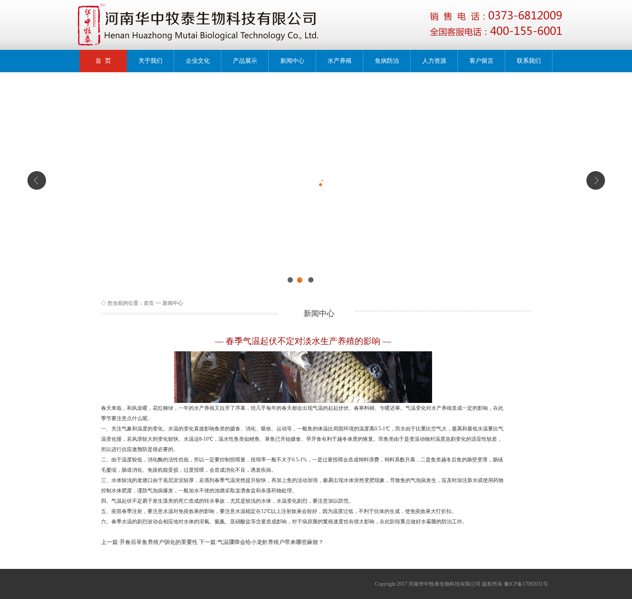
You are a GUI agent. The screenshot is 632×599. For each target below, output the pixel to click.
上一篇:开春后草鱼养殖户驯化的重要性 (149, 542)
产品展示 (245, 61)
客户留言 (481, 61)
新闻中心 (292, 61)
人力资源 (434, 61)
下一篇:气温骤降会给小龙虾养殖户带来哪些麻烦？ (261, 542)
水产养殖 (340, 61)
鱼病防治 (387, 61)
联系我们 (529, 61)
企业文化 (198, 61)
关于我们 (150, 61)
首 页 (103, 61)
